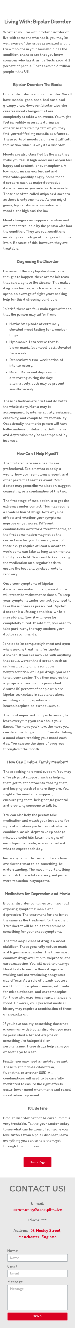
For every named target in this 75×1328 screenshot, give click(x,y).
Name (12, 1250)
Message (15, 1281)
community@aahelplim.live (37, 1209)
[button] (37, 1162)
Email (12, 1266)
